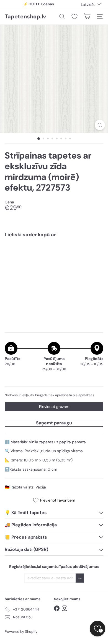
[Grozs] (87, 16)
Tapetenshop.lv (25, 16)
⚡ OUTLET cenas (38, 4)
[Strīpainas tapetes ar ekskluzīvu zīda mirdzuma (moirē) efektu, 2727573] (54, 260)
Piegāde (41, 395)
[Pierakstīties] (80, 578)
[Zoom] (100, 125)
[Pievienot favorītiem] (96, 253)
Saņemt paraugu (54, 423)
